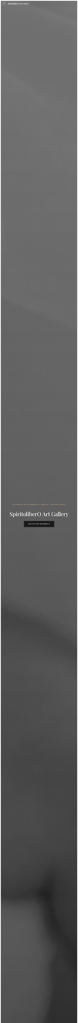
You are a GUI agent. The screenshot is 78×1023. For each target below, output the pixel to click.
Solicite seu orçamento (39, 524)
